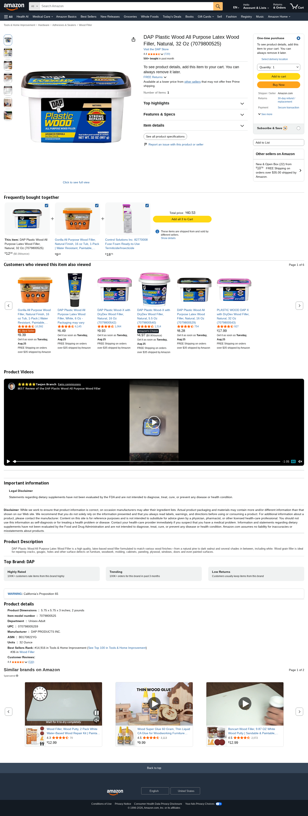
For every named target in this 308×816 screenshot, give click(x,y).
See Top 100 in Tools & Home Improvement (117, 647)
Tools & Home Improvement (19, 25)
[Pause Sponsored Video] (96, 713)
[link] (77, 218)
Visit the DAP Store (156, 49)
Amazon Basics (66, 16)
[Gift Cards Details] (213, 16)
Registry (246, 16)
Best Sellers (88, 16)
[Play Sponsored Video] (154, 704)
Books (189, 16)
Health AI (22, 16)
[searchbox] (126, 6)
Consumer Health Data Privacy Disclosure (158, 803)
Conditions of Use (101, 803)
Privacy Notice (123, 803)
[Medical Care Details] (52, 16)
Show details (168, 238)
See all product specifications (165, 136)
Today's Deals (172, 16)
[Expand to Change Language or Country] (165, 791)
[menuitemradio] (293, 461)
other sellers (192, 81)
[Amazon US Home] (115, 792)
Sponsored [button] (9, 675)
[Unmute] (300, 461)
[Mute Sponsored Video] (96, 721)
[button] (8, 17)
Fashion (231, 16)
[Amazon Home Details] (289, 16)
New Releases (110, 16)
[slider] (146, 461)
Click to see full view (76, 182)
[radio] (8, 40)
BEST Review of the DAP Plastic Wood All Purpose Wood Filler (59, 388)
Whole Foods (150, 16)
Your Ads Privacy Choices (199, 803)
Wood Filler (85, 25)
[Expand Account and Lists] (268, 8)
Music (260, 16)
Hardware (43, 25)
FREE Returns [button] (153, 77)
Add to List (263, 142)
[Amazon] (14, 6)
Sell (219, 16)
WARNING (15, 593)
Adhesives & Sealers (64, 25)
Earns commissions (69, 384)
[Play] (7, 461)
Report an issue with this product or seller (176, 144)
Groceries (130, 16)
